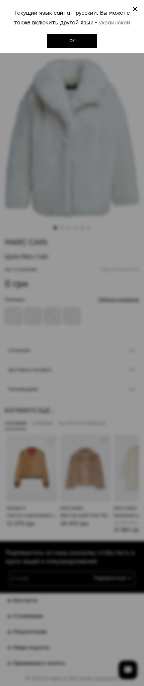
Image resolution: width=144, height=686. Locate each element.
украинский (114, 22)
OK (72, 41)
